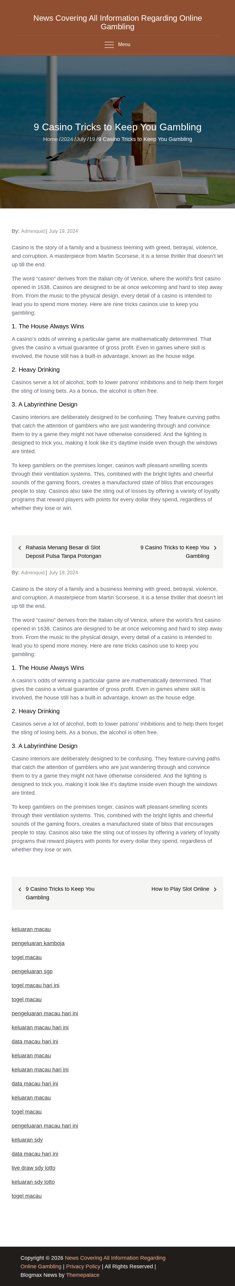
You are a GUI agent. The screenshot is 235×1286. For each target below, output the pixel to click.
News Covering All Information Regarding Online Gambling (117, 22)
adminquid (33, 231)
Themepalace (82, 1275)
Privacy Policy (83, 1266)
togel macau (27, 1196)
